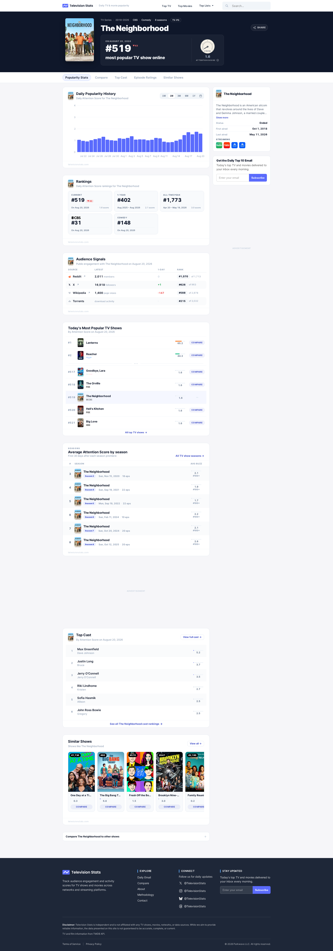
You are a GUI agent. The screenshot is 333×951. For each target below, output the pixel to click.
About (141, 889)
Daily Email (144, 877)
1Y (194, 96)
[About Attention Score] (217, 60)
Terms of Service (71, 944)
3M (179, 96)
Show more (222, 117)
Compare (143, 883)
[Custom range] (201, 95)
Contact (142, 900)
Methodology (145, 894)
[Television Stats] (77, 6)
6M (186, 96)
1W (164, 96)
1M (171, 96)
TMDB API (98, 933)
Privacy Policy (94, 944)
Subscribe (258, 177)
